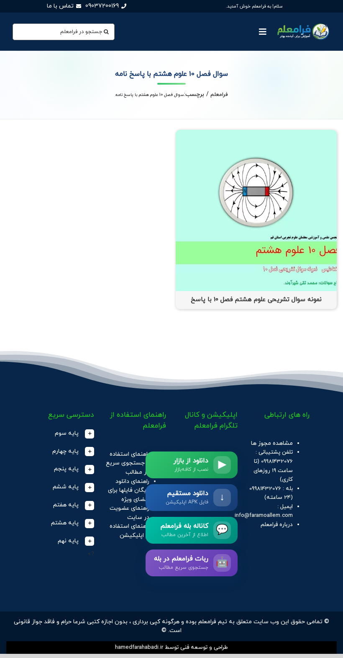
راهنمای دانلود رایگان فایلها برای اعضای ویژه (128, 490)
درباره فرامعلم (277, 525)
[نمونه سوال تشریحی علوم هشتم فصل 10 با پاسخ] (256, 134)
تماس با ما (60, 6)
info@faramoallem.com (264, 515)
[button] (63, 434)
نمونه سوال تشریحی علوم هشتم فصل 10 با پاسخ (256, 299)
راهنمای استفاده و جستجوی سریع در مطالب (127, 463)
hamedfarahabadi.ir (139, 647)
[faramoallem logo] (302, 24)
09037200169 (102, 6)
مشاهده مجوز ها (272, 443)
